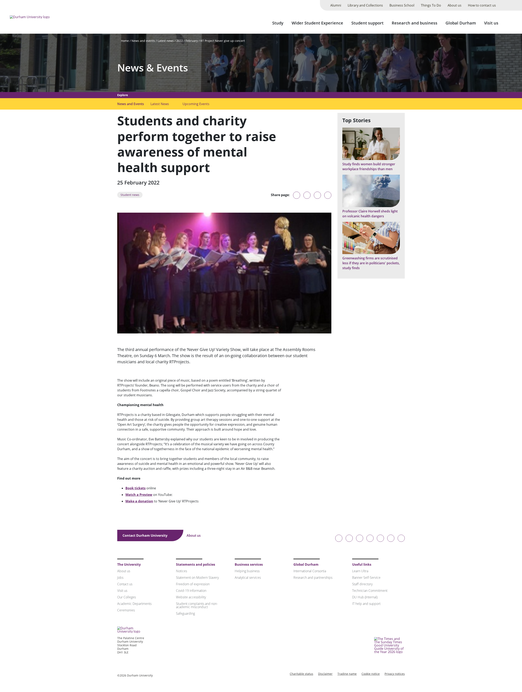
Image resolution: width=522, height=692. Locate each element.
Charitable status (301, 674)
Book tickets (135, 488)
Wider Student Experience (317, 23)
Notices (181, 571)
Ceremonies (126, 610)
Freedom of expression (193, 584)
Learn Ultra (360, 571)
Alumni (335, 5)
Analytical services (248, 577)
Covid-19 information (191, 590)
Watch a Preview (138, 494)
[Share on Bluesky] (296, 197)
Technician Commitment (369, 590)
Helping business (247, 571)
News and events (143, 41)
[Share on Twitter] (307, 195)
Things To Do (431, 5)
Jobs (120, 577)
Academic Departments (134, 603)
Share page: (280, 195)
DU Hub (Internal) (364, 597)
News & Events (152, 67)
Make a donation (139, 501)
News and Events (130, 104)
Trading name (347, 674)
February (192, 41)
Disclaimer (325, 674)
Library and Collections (365, 5)
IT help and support (366, 603)
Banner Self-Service (366, 577)
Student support (367, 23)
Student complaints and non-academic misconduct (197, 605)
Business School (401, 5)
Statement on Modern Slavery (197, 577)
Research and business (414, 23)
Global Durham (461, 23)
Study (277, 23)
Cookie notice (371, 674)
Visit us (491, 23)
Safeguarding (185, 613)
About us (454, 5)
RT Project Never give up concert (222, 41)
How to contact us (482, 5)
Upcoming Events (195, 104)
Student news (130, 195)
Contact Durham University (145, 535)
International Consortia (309, 571)
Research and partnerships (312, 577)
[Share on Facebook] (317, 195)
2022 (179, 41)
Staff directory (362, 584)
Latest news (166, 41)
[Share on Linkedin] (327, 195)
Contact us (124, 584)
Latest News (159, 104)
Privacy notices (395, 674)
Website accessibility (191, 597)
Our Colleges (126, 597)
